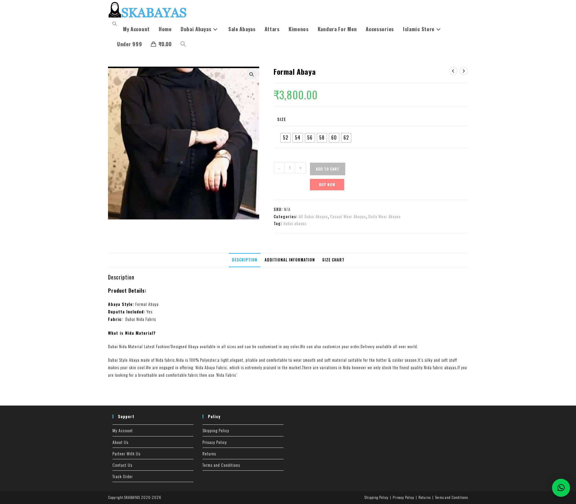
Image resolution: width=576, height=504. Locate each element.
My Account (122, 430)
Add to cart (327, 168)
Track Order (122, 476)
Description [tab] (244, 260)
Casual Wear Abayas (348, 216)
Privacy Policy (214, 442)
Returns (209, 453)
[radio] (285, 137)
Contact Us (122, 465)
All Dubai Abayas (313, 216)
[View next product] (464, 71)
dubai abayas (295, 223)
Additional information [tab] (290, 260)
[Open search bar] (115, 24)
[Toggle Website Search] (183, 44)
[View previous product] (453, 71)
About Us (120, 442)
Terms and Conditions (221, 465)
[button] (251, 74)
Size (281, 119)
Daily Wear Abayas (384, 216)
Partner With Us (126, 453)
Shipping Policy (215, 430)
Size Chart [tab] (333, 260)
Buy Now (327, 184)
